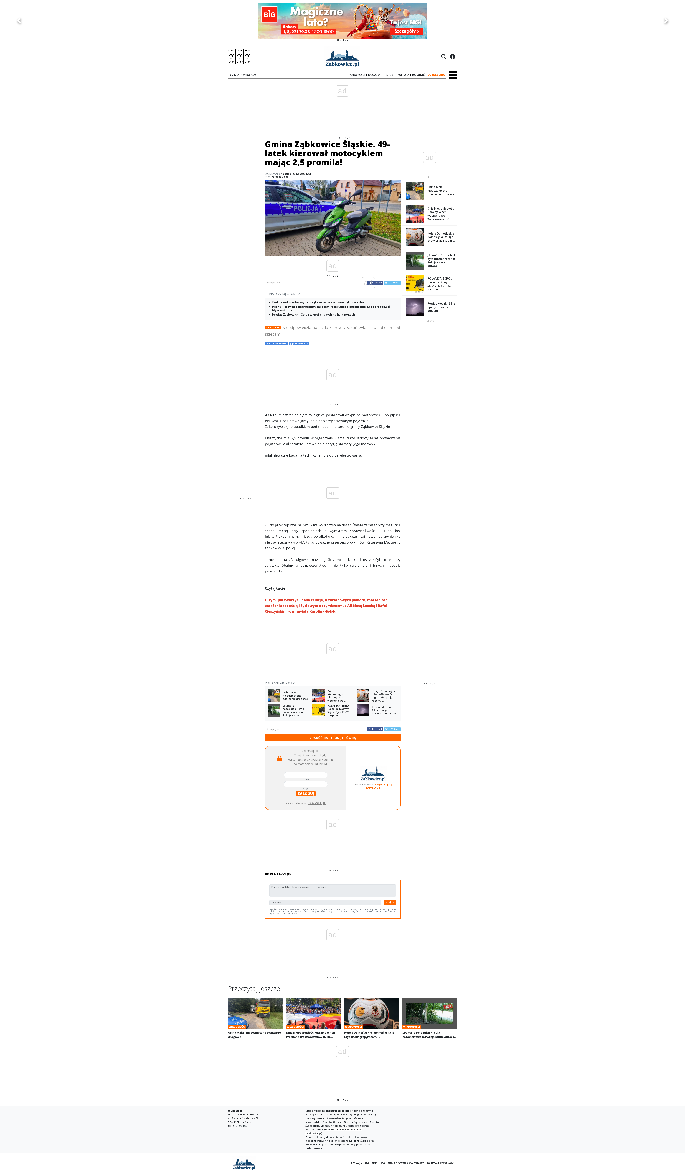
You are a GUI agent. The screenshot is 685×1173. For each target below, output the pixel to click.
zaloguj (306, 793)
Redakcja (356, 1163)
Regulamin (371, 1163)
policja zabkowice (276, 343)
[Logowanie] (452, 56)
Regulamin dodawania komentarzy (402, 1163)
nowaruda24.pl (334, 1129)
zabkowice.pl (313, 1133)
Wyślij (390, 902)
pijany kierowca (299, 343)
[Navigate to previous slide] (19, 20)
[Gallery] (342, 21)
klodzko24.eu (353, 1129)
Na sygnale (273, 327)
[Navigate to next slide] (666, 20)
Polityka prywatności (440, 1163)
